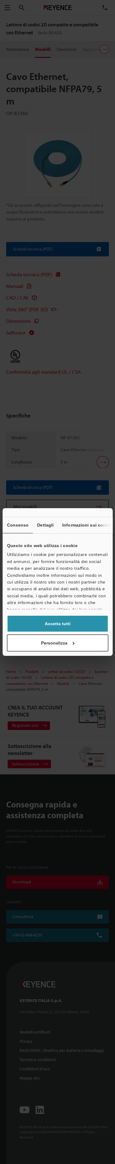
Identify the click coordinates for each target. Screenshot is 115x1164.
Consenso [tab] (18, 525)
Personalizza (54, 643)
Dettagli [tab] (45, 525)
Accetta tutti (58, 623)
